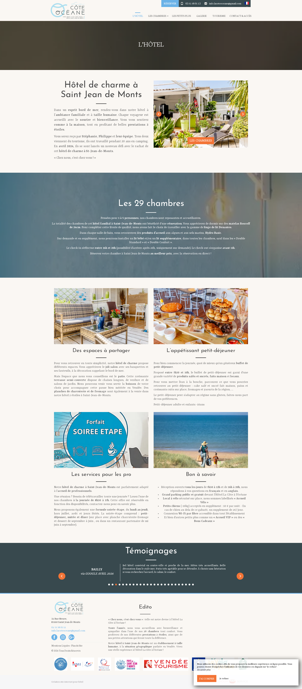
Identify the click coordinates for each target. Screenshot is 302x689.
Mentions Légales (60, 645)
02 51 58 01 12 (193, 3)
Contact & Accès (240, 15)
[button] (247, 3)
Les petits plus (181, 15)
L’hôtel (138, 15)
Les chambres (201, 140)
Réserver (170, 3)
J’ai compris (206, 678)
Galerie (201, 15)
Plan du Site (76, 645)
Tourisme (219, 15)
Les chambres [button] (157, 15)
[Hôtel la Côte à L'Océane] (66, 10)
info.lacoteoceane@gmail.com (225, 3)
